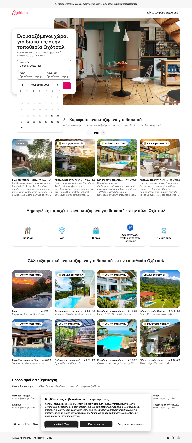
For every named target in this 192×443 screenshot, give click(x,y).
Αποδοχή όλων (61, 424)
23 (57, 115)
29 (52, 122)
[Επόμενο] (103, 132)
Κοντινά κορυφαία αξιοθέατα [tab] (85, 386)
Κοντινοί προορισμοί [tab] (23, 386)
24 (22, 122)
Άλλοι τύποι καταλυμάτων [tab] (51, 386)
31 (22, 128)
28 (46, 122)
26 (34, 122)
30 (57, 122)
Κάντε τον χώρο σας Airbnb (162, 12)
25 (28, 122)
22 (52, 115)
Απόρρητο (39, 437)
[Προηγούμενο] (89, 132)
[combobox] (44, 65)
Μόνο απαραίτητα (96, 424)
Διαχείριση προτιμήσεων (131, 424)
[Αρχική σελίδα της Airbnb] (20, 12)
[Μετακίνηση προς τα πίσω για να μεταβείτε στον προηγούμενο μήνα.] (22, 85)
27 (40, 122)
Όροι (49, 437)
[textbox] (31, 76)
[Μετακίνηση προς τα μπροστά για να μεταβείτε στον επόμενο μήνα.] (57, 85)
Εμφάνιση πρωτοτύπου (125, 4)
